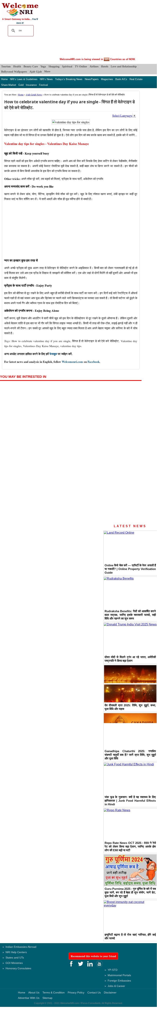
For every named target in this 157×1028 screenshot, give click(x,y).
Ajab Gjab (35, 71)
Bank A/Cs (121, 79)
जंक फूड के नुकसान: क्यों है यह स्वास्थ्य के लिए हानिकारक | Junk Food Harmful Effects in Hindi (130, 800)
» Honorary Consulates (16, 968)
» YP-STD (111, 969)
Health (17, 66)
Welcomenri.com (72, 362)
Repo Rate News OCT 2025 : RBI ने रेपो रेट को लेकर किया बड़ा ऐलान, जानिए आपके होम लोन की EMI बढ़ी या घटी (130, 846)
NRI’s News (46, 79)
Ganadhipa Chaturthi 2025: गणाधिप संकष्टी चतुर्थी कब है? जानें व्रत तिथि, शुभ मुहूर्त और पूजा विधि (130, 754)
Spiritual (67, 66)
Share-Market (8, 85)
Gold (21, 85)
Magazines (107, 79)
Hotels (104, 66)
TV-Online (81, 66)
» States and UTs (13, 957)
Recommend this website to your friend (93, 956)
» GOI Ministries (12, 962)
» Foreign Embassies (118, 980)
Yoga (43, 66)
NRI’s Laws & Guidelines (23, 79)
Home (4, 79)
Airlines (93, 66)
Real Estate (135, 79)
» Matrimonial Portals (118, 975)
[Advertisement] (98, 29)
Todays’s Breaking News (68, 79)
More (47, 71)
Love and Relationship (124, 66)
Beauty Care (31, 66)
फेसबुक (53, 354)
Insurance (31, 85)
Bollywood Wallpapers (14, 71)
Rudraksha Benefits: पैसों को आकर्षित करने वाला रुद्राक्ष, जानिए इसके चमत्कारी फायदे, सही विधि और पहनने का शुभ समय (130, 615)
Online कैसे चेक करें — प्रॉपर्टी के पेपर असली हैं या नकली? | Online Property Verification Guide (130, 569)
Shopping (53, 66)
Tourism (6, 66)
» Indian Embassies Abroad (19, 946)
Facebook (93, 362)
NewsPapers (92, 79)
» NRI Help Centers (14, 952)
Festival (43, 85)
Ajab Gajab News (34, 94)
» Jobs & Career (115, 985)
